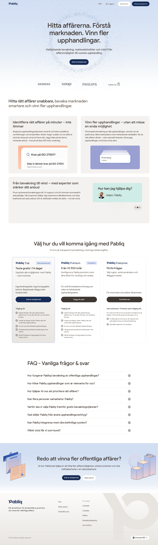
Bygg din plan (79, 299)
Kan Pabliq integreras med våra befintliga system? (57, 422)
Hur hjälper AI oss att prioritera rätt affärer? (53, 391)
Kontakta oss (124, 299)
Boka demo (124, 4)
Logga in (111, 4)
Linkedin (85, 506)
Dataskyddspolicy (89, 520)
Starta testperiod (140, 4)
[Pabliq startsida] (12, 3)
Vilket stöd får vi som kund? (44, 430)
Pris (100, 4)
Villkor (85, 516)
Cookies (85, 511)
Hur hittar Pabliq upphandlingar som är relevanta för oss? (61, 383)
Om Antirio (87, 525)
